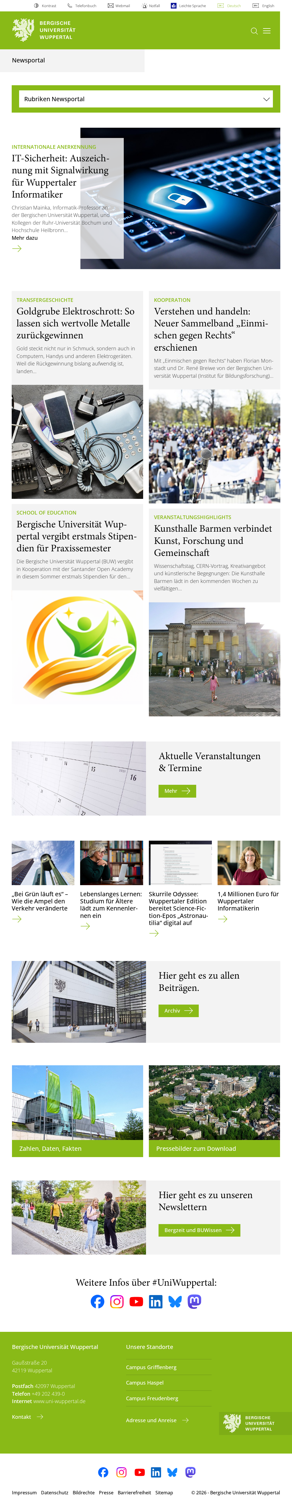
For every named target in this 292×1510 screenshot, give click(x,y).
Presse (106, 1492)
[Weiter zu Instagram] (117, 1302)
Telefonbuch (85, 5)
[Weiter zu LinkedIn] (156, 1301)
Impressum (24, 1492)
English (268, 5)
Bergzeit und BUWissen (193, 1230)
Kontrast (49, 5)
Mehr (171, 790)
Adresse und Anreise (152, 1420)
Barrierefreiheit (134, 1492)
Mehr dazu (25, 237)
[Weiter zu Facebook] (97, 1301)
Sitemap (164, 1492)
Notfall (154, 5)
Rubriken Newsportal (54, 99)
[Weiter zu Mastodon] (194, 1301)
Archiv (172, 1010)
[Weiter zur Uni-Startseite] (54, 30)
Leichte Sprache (192, 5)
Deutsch (234, 5)
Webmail (122, 5)
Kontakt (22, 1416)
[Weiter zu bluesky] (175, 1302)
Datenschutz (54, 1492)
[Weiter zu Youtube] (136, 1301)
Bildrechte (84, 1492)
